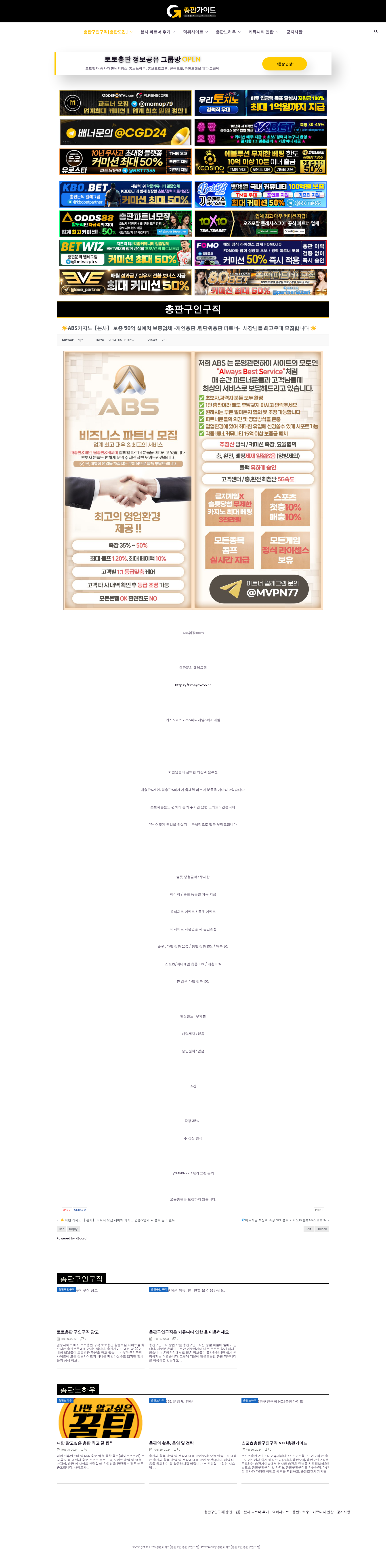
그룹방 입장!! (284, 64)
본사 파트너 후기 (155, 32)
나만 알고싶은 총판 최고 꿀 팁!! (85, 1443)
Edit (308, 1229)
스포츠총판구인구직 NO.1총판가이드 (274, 1443)
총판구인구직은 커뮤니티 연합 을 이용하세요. (189, 1332)
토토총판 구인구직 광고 (78, 1332)
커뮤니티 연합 (261, 32)
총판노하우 (226, 32)
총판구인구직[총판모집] (106, 32)
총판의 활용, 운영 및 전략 (171, 1443)
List (61, 1229)
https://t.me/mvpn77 (193, 685)
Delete (322, 1229)
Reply (73, 1229)
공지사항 (294, 32)
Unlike (80, 1210)
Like (67, 1210)
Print (319, 1210)
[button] (130, 32)
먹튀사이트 (193, 32)
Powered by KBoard (71, 1238)
